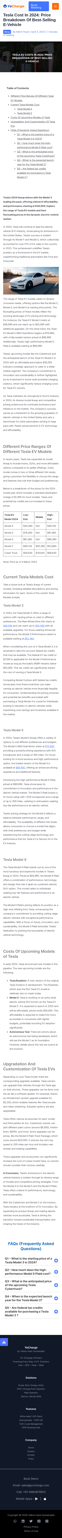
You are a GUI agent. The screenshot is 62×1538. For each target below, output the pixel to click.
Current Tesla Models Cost (25, 104)
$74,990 (49, 746)
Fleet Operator (31, 1393)
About (31, 1447)
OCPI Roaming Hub (31, 1427)
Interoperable (25, 1420)
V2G (21, 1424)
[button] (39, 6)
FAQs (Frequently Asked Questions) (30, 130)
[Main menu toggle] (55, 6)
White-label (25, 1416)
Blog (7, 31)
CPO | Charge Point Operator (31, 1389)
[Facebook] (39, 1521)
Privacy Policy (31, 1526)
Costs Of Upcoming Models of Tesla (30, 117)
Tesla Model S (24, 113)
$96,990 (20, 767)
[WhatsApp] (15, 1521)
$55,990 (40, 625)
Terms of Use (31, 1531)
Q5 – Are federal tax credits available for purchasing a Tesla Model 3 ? (34, 173)
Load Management (34, 1424)
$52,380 (29, 638)
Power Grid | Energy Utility (31, 1385)
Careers (31, 1451)
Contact (31, 1455)
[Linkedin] (23, 1521)
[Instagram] (46, 1521)
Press (31, 1459)
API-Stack (37, 1416)
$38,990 (8, 625)
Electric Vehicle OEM (31, 1396)
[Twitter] (31, 1521)
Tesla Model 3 (24, 109)
